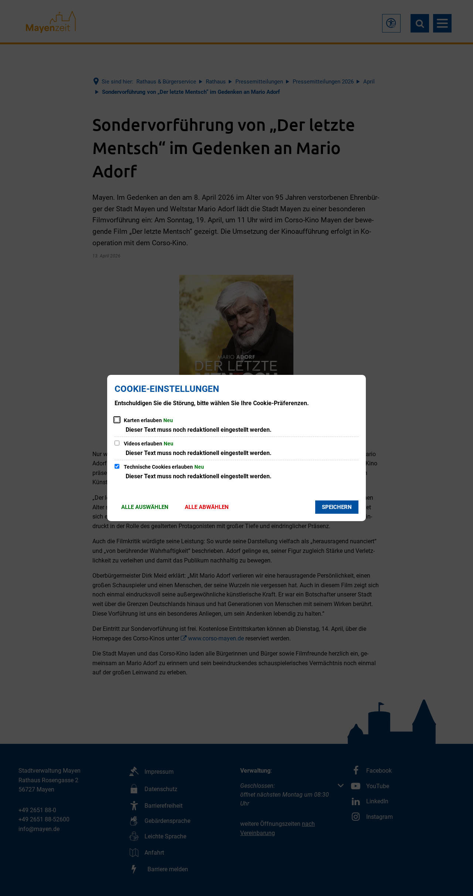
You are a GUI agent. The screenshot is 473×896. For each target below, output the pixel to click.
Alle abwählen (207, 507)
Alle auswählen (145, 507)
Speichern (337, 507)
